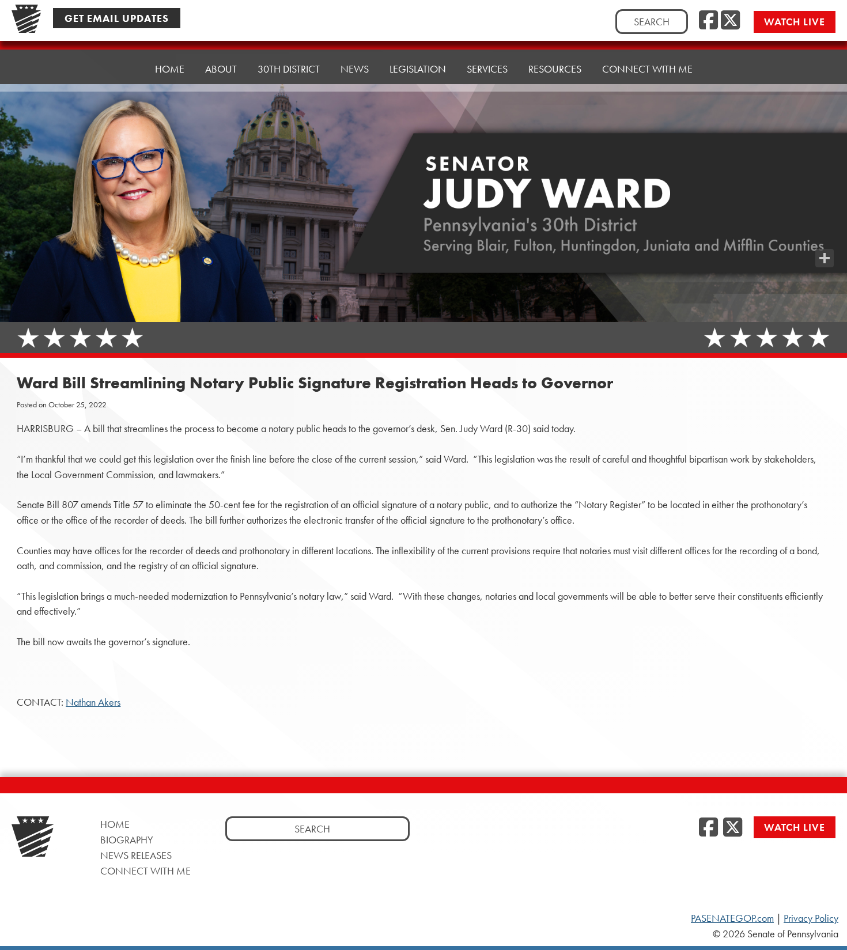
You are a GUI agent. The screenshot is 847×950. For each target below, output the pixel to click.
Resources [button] (554, 68)
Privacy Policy (811, 918)
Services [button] (487, 68)
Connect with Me (647, 68)
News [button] (355, 68)
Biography (126, 839)
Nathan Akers (93, 702)
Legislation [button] (418, 68)
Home (169, 68)
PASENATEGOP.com (732, 918)
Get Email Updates (117, 18)
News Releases (136, 855)
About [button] (221, 68)
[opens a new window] (824, 235)
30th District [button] (289, 68)
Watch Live (794, 21)
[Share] (824, 258)
